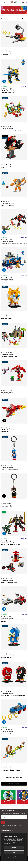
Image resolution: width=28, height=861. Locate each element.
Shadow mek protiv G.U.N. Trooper (10, 544)
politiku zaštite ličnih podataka (15, 825)
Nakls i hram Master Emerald (9, 356)
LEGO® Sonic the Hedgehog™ (7, 53)
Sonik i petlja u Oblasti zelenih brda (10, 770)
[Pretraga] (5, 2)
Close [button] (14, 831)
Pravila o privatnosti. (8, 843)
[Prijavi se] (23, 2)
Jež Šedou (4, 167)
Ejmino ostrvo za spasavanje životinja (11, 130)
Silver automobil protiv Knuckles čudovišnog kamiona (13, 620)
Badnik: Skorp (4, 54)
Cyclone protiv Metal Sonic (8, 92)
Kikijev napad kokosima (7, 205)
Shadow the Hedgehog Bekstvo (9, 582)
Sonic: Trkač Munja (6, 733)
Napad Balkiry (5, 431)
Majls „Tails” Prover (6, 318)
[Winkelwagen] (26, 2)
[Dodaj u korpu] (4, 81)
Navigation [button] (2, 2)
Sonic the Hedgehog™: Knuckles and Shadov (13, 695)
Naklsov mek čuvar (6, 394)
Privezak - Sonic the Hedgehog (9, 469)
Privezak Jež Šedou (6, 506)
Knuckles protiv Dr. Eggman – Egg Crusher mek (14, 243)
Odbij (14, 852)
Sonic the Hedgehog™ (7, 657)
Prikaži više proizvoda (14, 783)
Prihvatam (12, 825)
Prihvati (14, 847)
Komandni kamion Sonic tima (9, 281)
